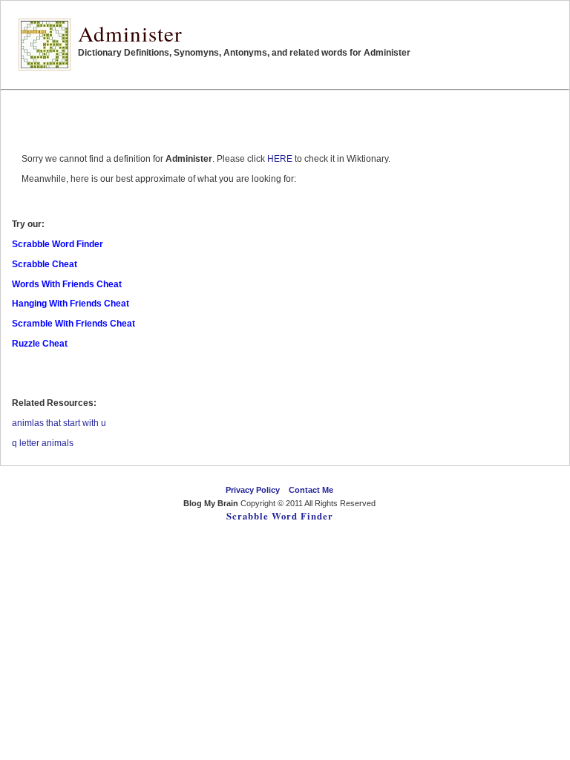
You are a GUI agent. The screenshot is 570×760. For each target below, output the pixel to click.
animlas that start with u (59, 423)
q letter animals (42, 443)
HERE (279, 159)
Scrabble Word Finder (279, 515)
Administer (130, 33)
